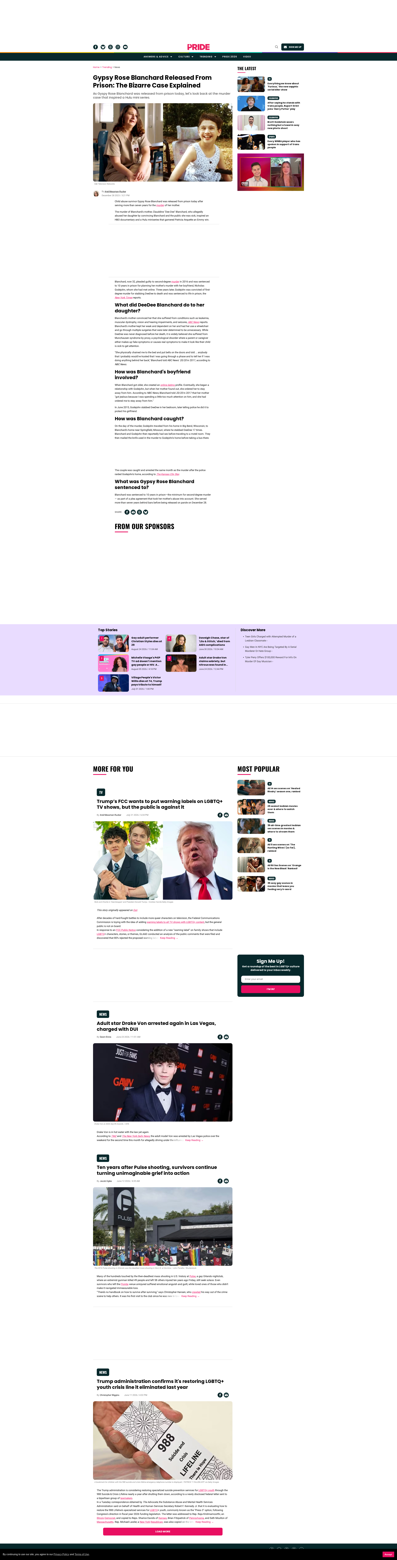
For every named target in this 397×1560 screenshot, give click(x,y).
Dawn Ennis (105, 1037)
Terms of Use (82, 1554)
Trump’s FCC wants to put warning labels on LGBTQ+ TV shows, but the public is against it (160, 804)
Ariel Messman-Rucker (115, 191)
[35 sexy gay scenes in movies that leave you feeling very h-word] (251, 884)
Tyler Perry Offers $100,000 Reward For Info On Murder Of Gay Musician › (271, 659)
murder (160, 205)
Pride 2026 (229, 56)
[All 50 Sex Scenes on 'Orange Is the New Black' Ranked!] (251, 864)
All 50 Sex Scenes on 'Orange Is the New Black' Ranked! (284, 867)
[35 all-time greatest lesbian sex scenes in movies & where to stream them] (251, 826)
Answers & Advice (156, 56)
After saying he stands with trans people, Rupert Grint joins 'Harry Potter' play (284, 106)
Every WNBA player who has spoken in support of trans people (284, 144)
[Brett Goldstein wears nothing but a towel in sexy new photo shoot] (251, 122)
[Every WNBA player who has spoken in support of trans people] (251, 142)
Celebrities (273, 98)
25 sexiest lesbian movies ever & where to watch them (283, 809)
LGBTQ (154, 1510)
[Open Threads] (110, 47)
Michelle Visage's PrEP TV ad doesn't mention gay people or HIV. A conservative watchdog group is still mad (146, 666)
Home (96, 67)
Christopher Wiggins (109, 1395)
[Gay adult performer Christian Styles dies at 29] (113, 643)
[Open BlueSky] (102, 47)
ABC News (193, 322)
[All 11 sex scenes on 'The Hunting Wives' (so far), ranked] (251, 845)
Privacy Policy (61, 1554)
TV (269, 79)
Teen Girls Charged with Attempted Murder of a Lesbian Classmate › (270, 638)
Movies (271, 801)
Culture (184, 56)
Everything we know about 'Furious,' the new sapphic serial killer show (283, 86)
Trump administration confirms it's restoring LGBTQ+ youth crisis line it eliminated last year (160, 1384)
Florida (124, 1284)
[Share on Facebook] (127, 512)
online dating (168, 384)
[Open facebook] (95, 47)
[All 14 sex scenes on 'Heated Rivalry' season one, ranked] (251, 787)
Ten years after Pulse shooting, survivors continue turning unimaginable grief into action (157, 1170)
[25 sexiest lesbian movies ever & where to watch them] (251, 807)
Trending (206, 56)
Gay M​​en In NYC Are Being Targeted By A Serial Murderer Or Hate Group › (271, 648)
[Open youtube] (125, 47)
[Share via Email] (133, 512)
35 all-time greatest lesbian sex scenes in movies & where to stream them (284, 828)
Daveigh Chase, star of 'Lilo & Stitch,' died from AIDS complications (214, 641)
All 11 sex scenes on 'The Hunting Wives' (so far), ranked (281, 847)
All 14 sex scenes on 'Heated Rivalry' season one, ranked (284, 790)
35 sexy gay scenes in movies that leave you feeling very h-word (281, 886)
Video (247, 56)
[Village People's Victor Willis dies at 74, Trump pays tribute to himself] (113, 683)
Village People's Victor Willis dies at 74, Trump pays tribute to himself (146, 681)
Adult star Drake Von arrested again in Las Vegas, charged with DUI (156, 1026)
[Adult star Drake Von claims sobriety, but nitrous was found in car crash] (181, 663)
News (117, 67)
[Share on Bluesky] (145, 512)
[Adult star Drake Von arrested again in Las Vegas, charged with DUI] (162, 1082)
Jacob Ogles (106, 1181)
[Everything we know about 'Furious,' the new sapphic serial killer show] (251, 84)
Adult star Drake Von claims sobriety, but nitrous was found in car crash (213, 663)
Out (135, 910)
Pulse (193, 1276)
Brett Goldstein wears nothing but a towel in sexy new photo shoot (283, 125)
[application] (270, 172)
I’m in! (271, 989)
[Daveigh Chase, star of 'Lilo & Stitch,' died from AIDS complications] (181, 643)
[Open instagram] (117, 47)
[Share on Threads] (139, 512)
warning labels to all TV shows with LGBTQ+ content (175, 922)
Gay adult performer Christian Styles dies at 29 (146, 641)
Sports (272, 136)
